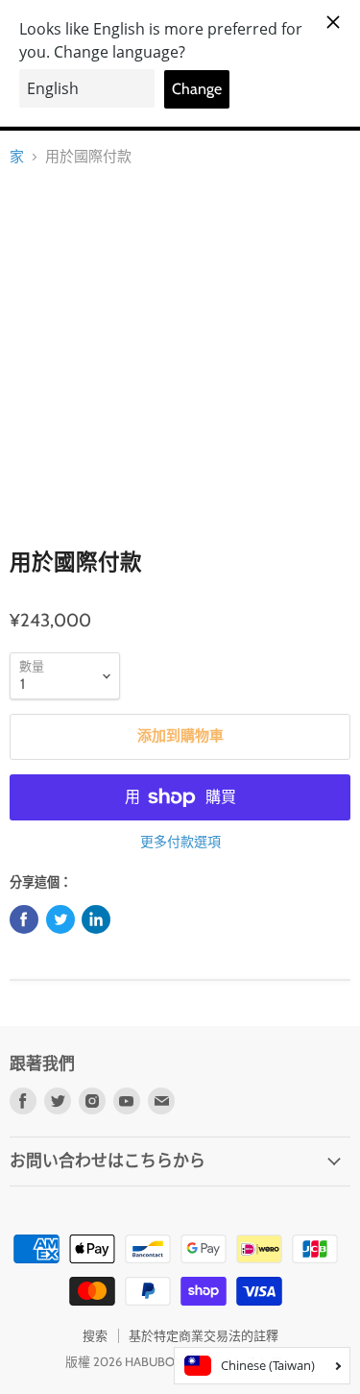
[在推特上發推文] (60, 919)
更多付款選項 (180, 841)
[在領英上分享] (96, 919)
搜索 (95, 1335)
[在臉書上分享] (24, 919)
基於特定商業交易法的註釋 (203, 1335)
